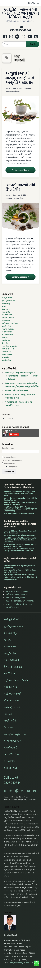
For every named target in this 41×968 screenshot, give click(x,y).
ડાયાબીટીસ (5, 357)
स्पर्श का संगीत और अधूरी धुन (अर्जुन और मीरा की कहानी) (19, 535)
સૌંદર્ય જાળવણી (7, 315)
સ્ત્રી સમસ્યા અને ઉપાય (10, 323)
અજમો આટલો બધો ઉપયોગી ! (20, 186)
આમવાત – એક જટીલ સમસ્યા (16, 390)
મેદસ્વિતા (5, 337)
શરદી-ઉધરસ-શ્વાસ (8, 349)
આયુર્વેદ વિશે (6, 312)
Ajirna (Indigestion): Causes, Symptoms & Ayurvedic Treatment (20, 503)
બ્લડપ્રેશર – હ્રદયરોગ (9, 346)
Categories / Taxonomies (12, 460)
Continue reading (24, 170)
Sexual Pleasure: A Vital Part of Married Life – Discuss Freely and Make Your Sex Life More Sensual (20, 540)
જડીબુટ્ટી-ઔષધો (7, 298)
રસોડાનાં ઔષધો (18, 198)
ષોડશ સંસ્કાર (6, 309)
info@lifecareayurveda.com (21, 962)
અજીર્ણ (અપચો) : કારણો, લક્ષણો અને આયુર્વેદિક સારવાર (19, 78)
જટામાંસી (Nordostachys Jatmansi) (19, 601)
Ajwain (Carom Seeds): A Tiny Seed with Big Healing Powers (20, 499)
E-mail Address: (8, 448)
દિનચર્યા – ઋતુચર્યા (8, 317)
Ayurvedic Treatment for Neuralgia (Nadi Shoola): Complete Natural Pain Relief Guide (19, 493)
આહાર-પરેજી (6, 303)
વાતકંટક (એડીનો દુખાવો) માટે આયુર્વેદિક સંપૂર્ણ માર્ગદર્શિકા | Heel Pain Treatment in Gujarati (21, 375)
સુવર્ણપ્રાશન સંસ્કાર (8, 300)
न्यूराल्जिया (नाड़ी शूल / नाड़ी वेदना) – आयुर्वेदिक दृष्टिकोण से (20, 577)
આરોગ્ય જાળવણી (8, 329)
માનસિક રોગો (6, 340)
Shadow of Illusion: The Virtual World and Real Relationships (20, 532)
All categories (9, 463)
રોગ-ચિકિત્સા (16, 91)
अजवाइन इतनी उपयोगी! (10, 579)
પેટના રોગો (8, 91)
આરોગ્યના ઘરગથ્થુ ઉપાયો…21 (16, 597)
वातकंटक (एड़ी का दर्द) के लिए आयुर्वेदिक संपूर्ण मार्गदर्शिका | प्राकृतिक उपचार (20, 566)
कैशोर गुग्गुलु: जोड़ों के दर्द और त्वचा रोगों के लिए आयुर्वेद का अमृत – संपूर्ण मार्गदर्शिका (20, 571)
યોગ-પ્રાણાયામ (7, 332)
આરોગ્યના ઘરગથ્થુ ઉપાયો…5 (16, 594)
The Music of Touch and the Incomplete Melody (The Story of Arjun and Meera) (19, 550)
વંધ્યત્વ (4, 306)
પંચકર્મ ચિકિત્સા (7, 354)
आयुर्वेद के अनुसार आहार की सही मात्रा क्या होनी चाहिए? (19, 574)
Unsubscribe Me (9, 457)
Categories (13, 466)
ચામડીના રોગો (6, 326)
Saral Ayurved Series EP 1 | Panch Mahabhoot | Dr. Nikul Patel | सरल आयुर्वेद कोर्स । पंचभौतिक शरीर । (20, 509)
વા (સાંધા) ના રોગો (7, 335)
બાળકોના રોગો (6, 352)
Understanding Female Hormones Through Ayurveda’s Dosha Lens (20, 545)
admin (28, 88)
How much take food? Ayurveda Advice (19, 513)
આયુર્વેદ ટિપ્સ (6, 360)
